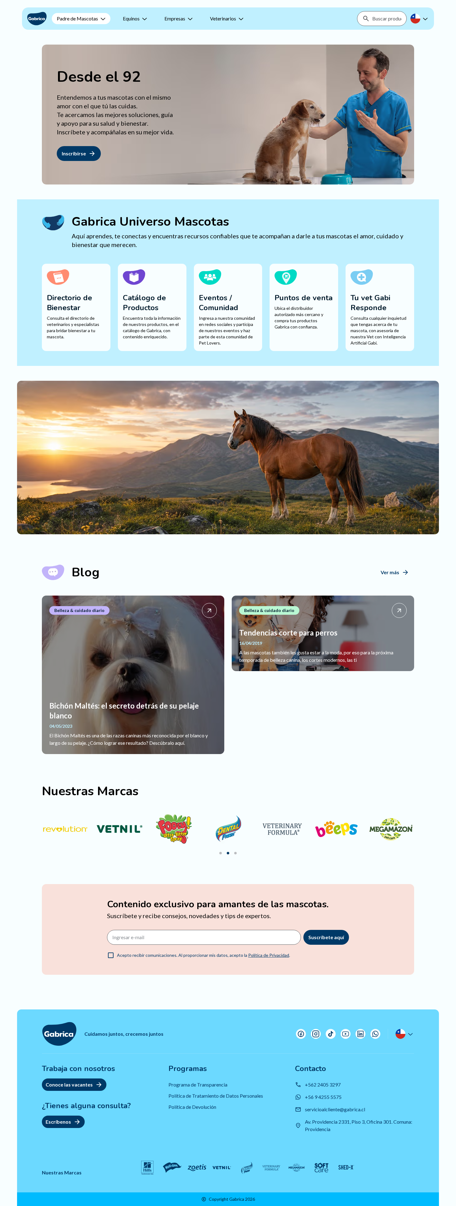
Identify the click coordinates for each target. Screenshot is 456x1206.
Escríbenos (58, 1122)
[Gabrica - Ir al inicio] (37, 18)
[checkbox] (111, 955)
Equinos (131, 18)
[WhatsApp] (375, 1034)
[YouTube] (346, 1034)
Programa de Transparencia (197, 1084)
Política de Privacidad (268, 955)
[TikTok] (331, 1034)
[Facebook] (301, 1034)
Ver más (390, 572)
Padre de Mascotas (77, 18)
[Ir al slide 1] (220, 853)
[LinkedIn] (360, 1034)
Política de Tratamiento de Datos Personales (215, 1096)
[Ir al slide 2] (228, 853)
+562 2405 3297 (323, 1084)
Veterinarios (223, 18)
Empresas (174, 18)
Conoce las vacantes (69, 1084)
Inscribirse (74, 153)
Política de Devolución (192, 1107)
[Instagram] (316, 1034)
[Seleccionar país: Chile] (419, 19)
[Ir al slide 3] (235, 853)
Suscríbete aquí (326, 937)
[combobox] (386, 18)
